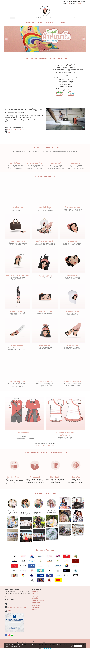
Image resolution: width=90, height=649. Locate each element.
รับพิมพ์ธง (70, 84)
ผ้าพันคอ (61, 78)
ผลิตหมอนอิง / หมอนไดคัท (38, 600)
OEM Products (27, 18)
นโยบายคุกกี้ (17, 646)
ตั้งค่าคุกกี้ (71, 645)
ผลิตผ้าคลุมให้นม (36, 597)
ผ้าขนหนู (65, 84)
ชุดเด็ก (73, 79)
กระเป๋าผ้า (69, 79)
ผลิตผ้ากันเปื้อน (35, 607)
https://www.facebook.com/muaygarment (16, 129)
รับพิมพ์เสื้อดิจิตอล (71, 88)
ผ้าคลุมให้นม (56, 78)
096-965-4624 (78, 3)
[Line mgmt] (59, 93)
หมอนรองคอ (64, 81)
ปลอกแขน (70, 86)
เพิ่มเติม (76, 18)
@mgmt (68, 3)
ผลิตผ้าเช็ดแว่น (35, 604)
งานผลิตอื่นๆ (35, 611)
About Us (18, 18)
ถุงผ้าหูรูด (58, 88)
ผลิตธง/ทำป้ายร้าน (36, 606)
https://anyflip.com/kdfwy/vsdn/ (45, 445)
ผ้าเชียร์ (61, 88)
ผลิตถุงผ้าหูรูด (35, 598)
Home (12, 18)
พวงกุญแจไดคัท (71, 83)
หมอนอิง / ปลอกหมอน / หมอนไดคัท (70, 78)
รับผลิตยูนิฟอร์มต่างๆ (39, 18)
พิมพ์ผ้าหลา (64, 79)
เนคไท (65, 83)
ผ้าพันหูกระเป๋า (70, 81)
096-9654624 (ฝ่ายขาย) (12, 604)
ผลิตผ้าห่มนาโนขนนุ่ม (37, 595)
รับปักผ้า (65, 88)
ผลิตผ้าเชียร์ (34, 609)
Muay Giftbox (58, 18)
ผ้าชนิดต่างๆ (49, 18)
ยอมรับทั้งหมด (78, 645)
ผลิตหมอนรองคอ (36, 602)
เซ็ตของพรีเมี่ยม (61, 83)
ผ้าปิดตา (59, 81)
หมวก (66, 86)
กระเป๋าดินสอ (61, 86)
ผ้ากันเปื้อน (61, 84)
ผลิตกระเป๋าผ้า (35, 593)
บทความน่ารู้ (67, 18)
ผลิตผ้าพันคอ (35, 591)
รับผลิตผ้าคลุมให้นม (17, 381)
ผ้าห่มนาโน (59, 79)
